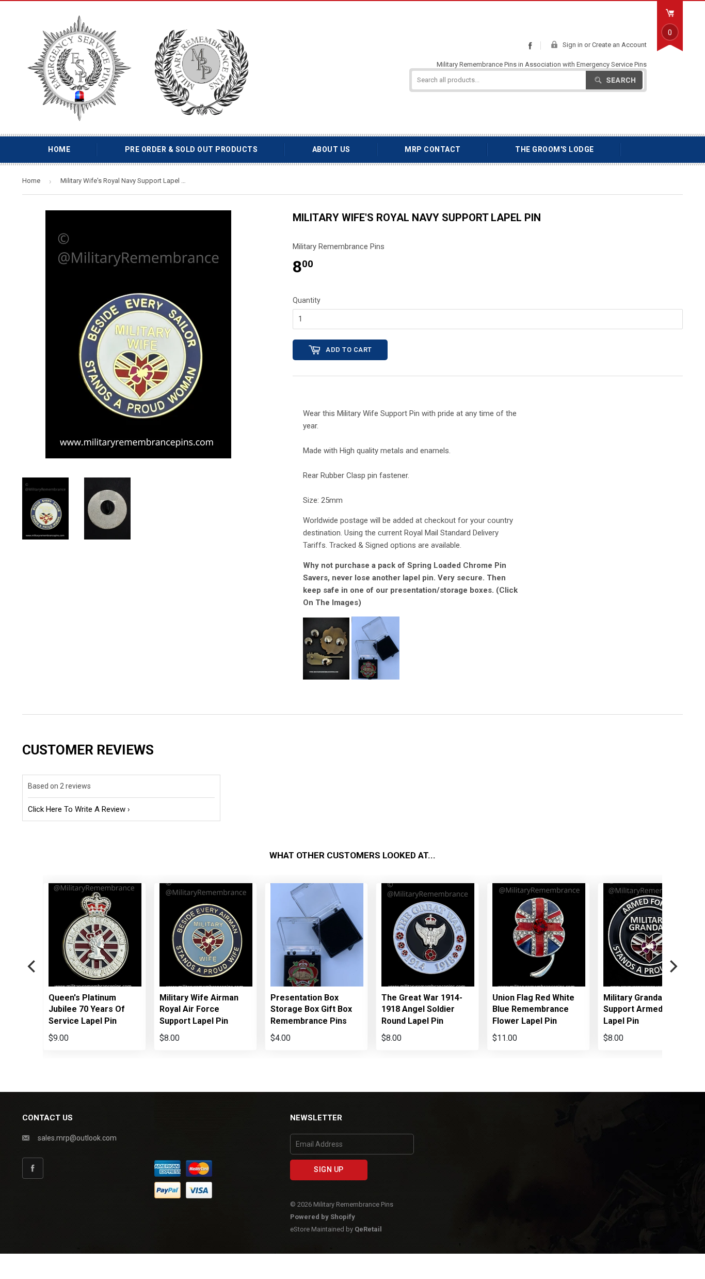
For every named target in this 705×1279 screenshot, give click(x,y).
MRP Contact (433, 149)
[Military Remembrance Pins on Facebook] (530, 45)
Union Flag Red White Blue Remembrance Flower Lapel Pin (533, 1009)
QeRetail (368, 1229)
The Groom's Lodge (554, 149)
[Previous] (32, 966)
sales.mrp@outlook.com (77, 1138)
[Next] (672, 966)
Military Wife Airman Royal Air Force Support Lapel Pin (198, 1009)
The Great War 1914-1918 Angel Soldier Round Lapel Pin (421, 1009)
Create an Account (619, 45)
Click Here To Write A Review (76, 809)
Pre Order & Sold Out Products (191, 149)
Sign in (573, 45)
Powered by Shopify (322, 1217)
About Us (331, 149)
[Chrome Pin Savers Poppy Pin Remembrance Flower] (326, 677)
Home (59, 149)
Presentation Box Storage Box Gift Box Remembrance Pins (311, 1009)
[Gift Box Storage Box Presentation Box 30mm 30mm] (375, 677)
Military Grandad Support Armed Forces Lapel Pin (648, 1009)
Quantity (307, 300)
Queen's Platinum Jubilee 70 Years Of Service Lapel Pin (87, 1009)
